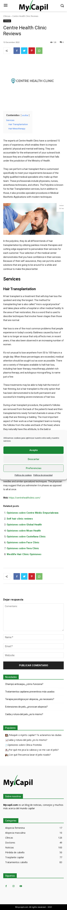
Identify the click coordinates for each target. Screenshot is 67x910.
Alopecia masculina (15, 832)
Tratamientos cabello (16, 862)
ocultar (25, 115)
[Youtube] (21, 886)
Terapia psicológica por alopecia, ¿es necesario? (29, 699)
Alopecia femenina (15, 827)
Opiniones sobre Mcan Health (24, 530)
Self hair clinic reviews (20, 518)
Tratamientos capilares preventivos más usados (29, 691)
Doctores (10, 842)
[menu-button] (5, 5)
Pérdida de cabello (15, 852)
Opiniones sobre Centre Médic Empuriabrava (32, 512)
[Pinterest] (31, 50)
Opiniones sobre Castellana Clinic (26, 536)
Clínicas (6, 16)
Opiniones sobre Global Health (24, 524)
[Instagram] (13, 886)
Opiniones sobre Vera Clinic (23, 548)
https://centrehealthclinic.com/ (24, 497)
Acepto (33, 450)
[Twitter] (24, 50)
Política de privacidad (43, 475)
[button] (62, 5)
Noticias (9, 847)
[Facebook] (16, 50)
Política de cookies (23, 475)
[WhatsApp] (39, 50)
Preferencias (33, 468)
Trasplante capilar (14, 857)
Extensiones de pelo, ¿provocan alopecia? (26, 706)
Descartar (33, 459)
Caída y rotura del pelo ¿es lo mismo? (24, 714)
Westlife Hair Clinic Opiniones (24, 554)
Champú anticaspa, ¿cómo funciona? (24, 684)
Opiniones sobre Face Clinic (23, 542)
